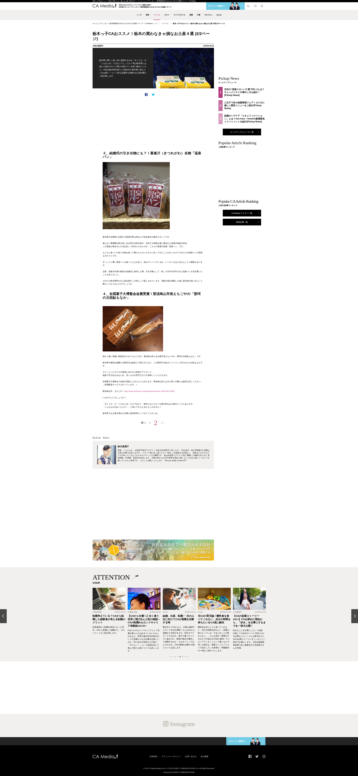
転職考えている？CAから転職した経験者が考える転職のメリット (109, 619)
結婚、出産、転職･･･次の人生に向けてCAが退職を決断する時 (178, 619)
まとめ (218, 15)
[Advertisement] (153, 120)
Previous (3, 616)
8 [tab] (187, 656)
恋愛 (191, 15)
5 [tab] (180, 656)
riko (201, 612)
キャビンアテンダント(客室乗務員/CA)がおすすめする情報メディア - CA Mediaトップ (125, 23)
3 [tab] (175, 656)
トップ (139, 15)
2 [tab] (172, 656)
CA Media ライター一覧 (241, 213)
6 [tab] (182, 656)
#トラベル (97, 437)
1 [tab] (170, 656)
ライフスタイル (179, 15)
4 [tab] (177, 656)
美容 (147, 15)
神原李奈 (98, 612)
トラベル (156, 15)
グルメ (166, 15)
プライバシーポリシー (171, 756)
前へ (143, 422)
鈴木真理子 (98, 46)
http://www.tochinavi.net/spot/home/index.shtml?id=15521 (149, 391)
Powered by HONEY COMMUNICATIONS (179, 772)
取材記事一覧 (242, 222)
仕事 (198, 15)
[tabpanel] (109, 620)
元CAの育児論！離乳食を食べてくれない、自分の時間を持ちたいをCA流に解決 (214, 619)
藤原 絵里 (133, 612)
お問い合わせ (191, 756)
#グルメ (106, 437)
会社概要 (204, 756)
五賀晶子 (238, 612)
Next (354, 616)
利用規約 (153, 756)
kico (166, 612)
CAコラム (208, 15)
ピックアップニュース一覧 (242, 132)
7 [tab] (185, 656)
